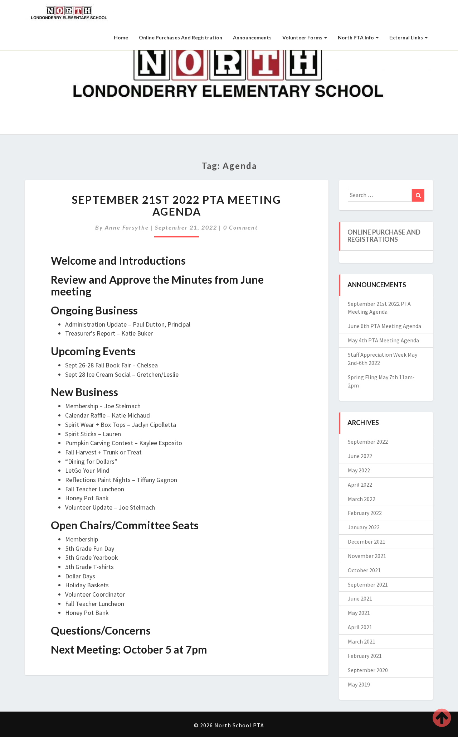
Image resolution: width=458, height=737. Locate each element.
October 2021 (364, 570)
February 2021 (365, 655)
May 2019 (359, 684)
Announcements (252, 37)
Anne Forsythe (127, 227)
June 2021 (360, 598)
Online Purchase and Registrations (383, 235)
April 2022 (360, 484)
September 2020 (368, 670)
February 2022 (365, 512)
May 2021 (359, 612)
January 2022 (364, 527)
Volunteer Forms (302, 37)
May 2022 (359, 470)
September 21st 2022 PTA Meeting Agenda (176, 205)
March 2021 (361, 641)
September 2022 (368, 441)
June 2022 (360, 455)
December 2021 (366, 541)
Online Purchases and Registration (180, 37)
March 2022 (361, 498)
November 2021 (367, 555)
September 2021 (368, 584)
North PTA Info (356, 37)
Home (121, 37)
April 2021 (360, 627)
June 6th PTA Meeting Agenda (384, 325)
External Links (406, 37)
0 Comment (240, 227)
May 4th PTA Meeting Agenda (383, 340)
